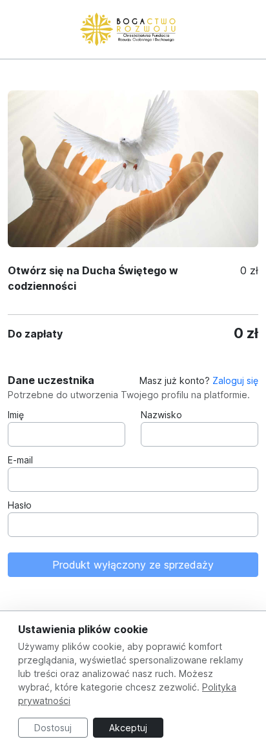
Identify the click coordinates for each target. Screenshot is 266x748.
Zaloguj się (235, 380)
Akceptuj (128, 727)
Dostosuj (53, 727)
